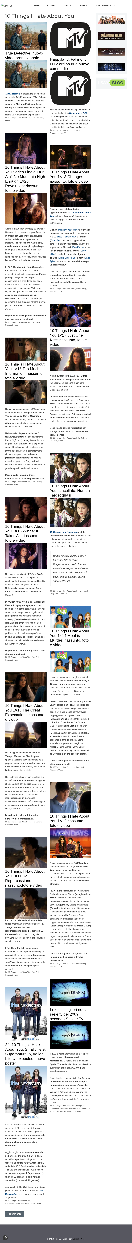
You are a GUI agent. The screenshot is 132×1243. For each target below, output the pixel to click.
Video (7, 121)
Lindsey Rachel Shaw (65, 237)
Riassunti (52, 5)
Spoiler (36, 5)
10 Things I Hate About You (19, 118)
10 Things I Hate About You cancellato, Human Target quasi (70, 490)
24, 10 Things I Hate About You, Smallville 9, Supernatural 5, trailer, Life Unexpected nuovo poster (25, 1054)
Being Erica (80, 1106)
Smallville (20, 1203)
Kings (84, 1108)
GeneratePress (79, 1239)
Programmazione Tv (107, 5)
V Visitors (77, 1111)
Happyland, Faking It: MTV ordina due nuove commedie (69, 64)
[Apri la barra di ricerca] (126, 6)
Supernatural (30, 1203)
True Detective (12, 94)
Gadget (84, 5)
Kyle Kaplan (78, 247)
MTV (78, 130)
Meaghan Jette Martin (68, 230)
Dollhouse (64, 1108)
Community (54, 1108)
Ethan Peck (56, 240)
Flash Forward (75, 1108)
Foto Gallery (36, 322)
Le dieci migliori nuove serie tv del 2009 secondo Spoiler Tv (69, 1014)
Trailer (38, 1203)
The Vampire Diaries (64, 1111)
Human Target (82, 591)
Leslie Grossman (66, 258)
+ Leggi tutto (15, 1214)
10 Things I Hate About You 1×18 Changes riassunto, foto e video (69, 176)
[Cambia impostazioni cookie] (5, 1237)
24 (32, 1201)
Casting (68, 5)
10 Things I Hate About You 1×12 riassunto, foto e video (69, 821)
